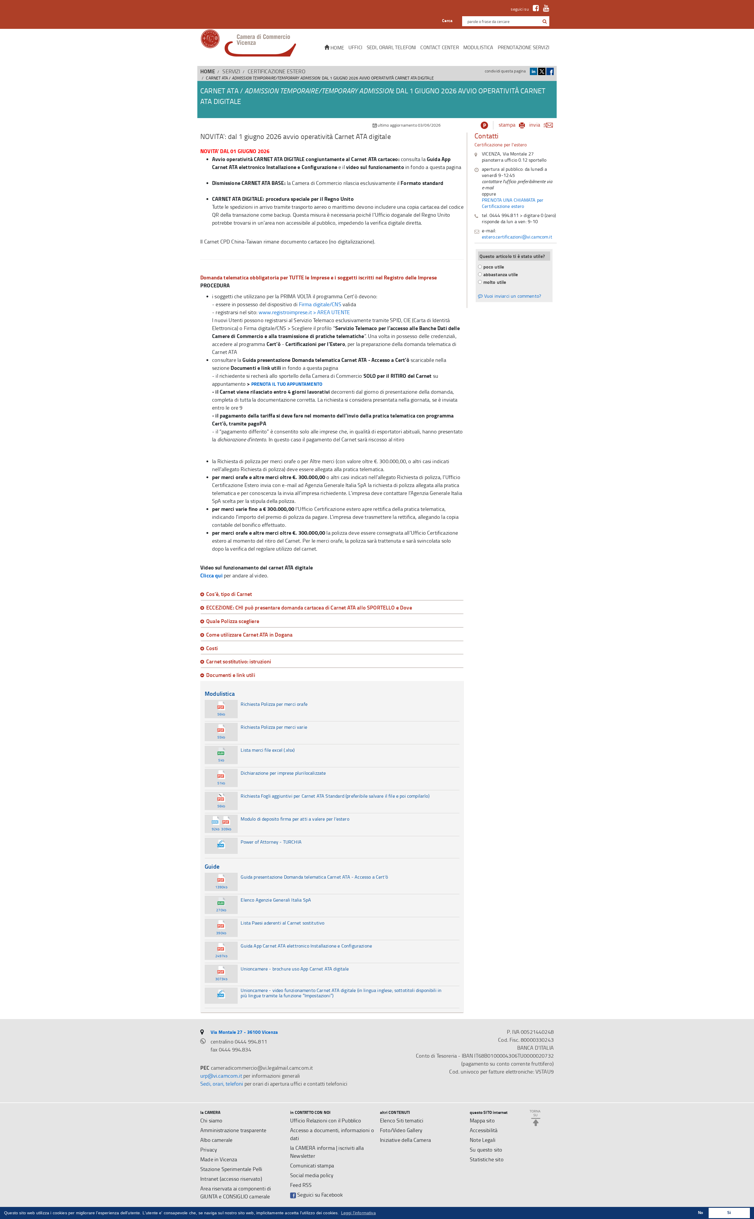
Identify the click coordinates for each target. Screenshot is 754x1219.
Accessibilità (483, 1130)
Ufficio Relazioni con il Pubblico (325, 1120)
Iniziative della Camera (405, 1139)
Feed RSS (301, 1184)
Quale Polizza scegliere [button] (232, 621)
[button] (545, 21)
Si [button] (729, 1213)
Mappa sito (482, 1120)
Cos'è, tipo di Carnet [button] (229, 594)
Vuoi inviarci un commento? (512, 296)
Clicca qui (211, 575)
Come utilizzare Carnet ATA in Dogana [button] (249, 635)
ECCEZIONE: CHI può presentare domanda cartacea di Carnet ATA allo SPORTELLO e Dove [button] (309, 608)
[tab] (332, 594)
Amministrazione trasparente (233, 1130)
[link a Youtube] (544, 9)
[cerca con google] (544, 21)
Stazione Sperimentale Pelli (231, 1168)
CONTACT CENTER (439, 47)
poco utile (493, 267)
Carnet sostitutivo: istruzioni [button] (238, 662)
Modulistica (478, 47)
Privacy (208, 1149)
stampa (507, 124)
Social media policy (311, 1175)
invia (534, 124)
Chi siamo (211, 1120)
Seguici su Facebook (319, 1194)
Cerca (447, 20)
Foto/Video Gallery (401, 1130)
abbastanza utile (500, 274)
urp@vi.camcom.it (221, 1075)
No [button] (700, 1213)
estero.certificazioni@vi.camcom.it (517, 236)
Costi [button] (212, 648)
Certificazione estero (276, 71)
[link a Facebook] (534, 9)
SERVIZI (231, 71)
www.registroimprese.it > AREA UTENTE (304, 312)
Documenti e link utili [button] (230, 675)
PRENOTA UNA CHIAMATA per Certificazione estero (512, 203)
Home (336, 47)
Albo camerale (216, 1139)
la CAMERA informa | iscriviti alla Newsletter (327, 1151)
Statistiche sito (487, 1159)
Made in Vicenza (218, 1159)
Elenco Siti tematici (401, 1120)
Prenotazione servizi (523, 47)
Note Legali (482, 1139)
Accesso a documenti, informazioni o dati (332, 1134)
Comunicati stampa (312, 1165)
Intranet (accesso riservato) (231, 1178)
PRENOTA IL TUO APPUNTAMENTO (287, 383)
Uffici (355, 47)
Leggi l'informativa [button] (358, 1212)
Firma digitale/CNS (320, 304)
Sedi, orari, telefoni (391, 47)
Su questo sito (486, 1149)
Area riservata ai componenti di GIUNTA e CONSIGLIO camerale (235, 1192)
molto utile (494, 282)
